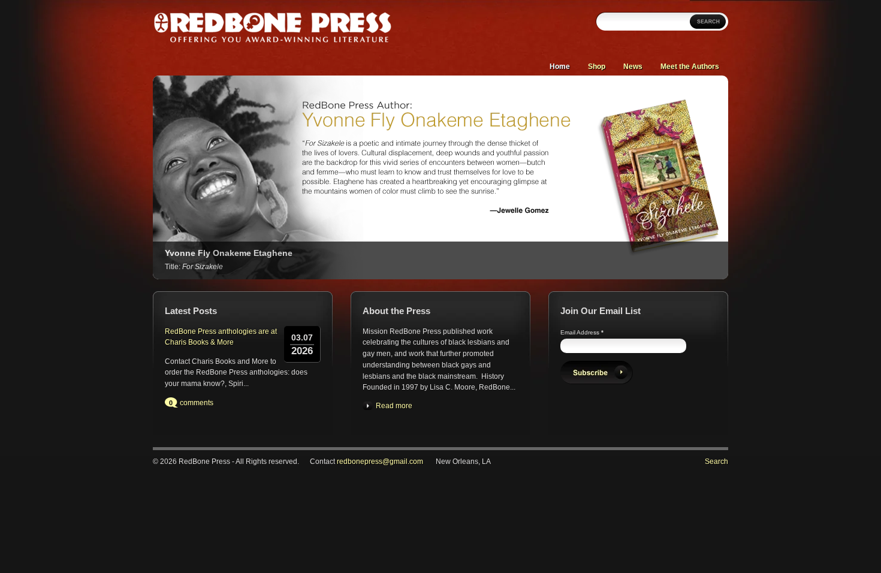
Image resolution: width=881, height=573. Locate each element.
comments (196, 403)
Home (560, 66)
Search (716, 461)
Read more (394, 406)
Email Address (582, 332)
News (632, 66)
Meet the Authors (689, 66)
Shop (596, 66)
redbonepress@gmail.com (380, 461)
